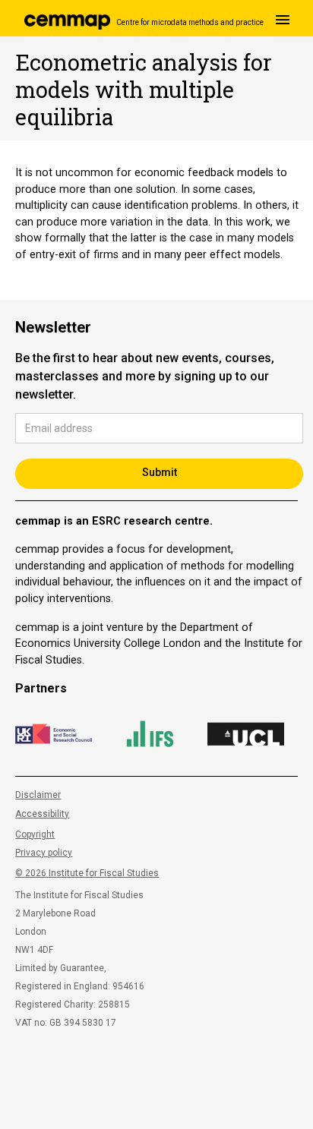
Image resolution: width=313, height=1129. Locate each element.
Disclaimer (38, 795)
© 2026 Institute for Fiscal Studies (87, 873)
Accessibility (42, 814)
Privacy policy (43, 852)
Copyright (35, 834)
